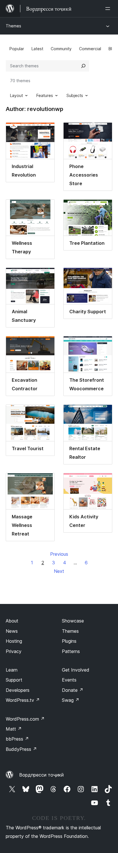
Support (14, 680)
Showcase (73, 621)
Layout (16, 95)
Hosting (14, 641)
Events (69, 680)
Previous (59, 554)
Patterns (71, 651)
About (12, 621)
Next (59, 571)
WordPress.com (25, 719)
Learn (11, 670)
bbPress (17, 739)
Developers (18, 690)
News (12, 631)
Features (44, 95)
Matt (14, 729)
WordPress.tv (23, 700)
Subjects (74, 95)
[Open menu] (109, 8)
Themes (13, 25)
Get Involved (75, 670)
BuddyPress (21, 749)
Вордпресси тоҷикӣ (41, 775)
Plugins (69, 641)
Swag (70, 700)
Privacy (13, 651)
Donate (72, 690)
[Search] (83, 66)
